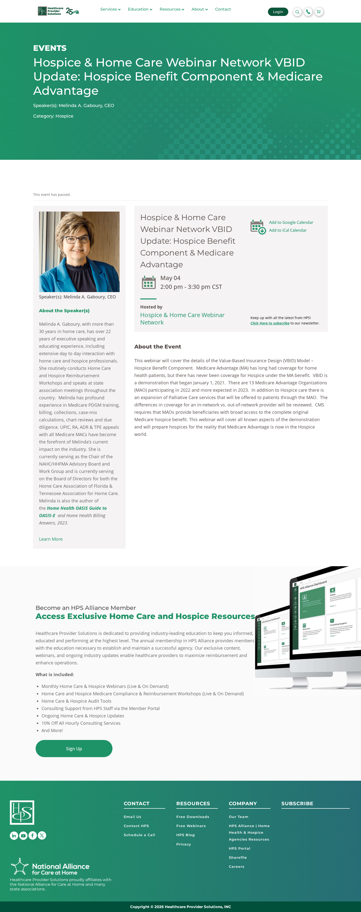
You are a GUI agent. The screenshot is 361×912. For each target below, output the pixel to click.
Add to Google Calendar (291, 222)
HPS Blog (185, 835)
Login (278, 12)
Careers (236, 866)
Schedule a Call (139, 835)
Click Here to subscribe (270, 323)
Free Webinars (191, 826)
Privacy (183, 844)
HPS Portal (239, 848)
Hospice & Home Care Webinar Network (182, 318)
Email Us (132, 817)
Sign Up (74, 748)
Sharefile (238, 857)
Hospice (64, 116)
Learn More (51, 539)
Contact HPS (136, 826)
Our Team (239, 817)
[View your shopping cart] (319, 12)
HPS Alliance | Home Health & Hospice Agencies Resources (249, 832)
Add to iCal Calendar (288, 230)
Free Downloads (192, 817)
